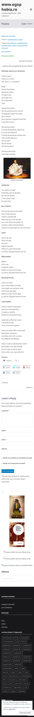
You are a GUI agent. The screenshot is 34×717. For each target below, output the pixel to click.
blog (3, 621)
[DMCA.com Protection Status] (7, 700)
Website (4, 449)
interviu (26, 672)
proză (10, 683)
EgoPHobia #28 (26, 649)
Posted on (8, 36)
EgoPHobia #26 (13, 39)
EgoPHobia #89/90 (7, 668)
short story (26, 683)
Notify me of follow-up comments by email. (17, 458)
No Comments (6, 51)
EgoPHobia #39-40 (7, 664)
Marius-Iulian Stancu (14, 676)
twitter (4, 624)
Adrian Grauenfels (7, 637)
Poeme (5, 383)
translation (13, 691)
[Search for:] (17, 578)
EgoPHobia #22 (6, 645)
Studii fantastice (18, 687)
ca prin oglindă (24, 637)
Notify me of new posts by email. (14, 463)
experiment (5, 672)
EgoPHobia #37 (16, 660)
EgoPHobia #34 (26, 657)
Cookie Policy (11, 709)
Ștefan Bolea (22, 691)
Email (4, 440)
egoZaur (17, 668)
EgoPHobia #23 (16, 645)
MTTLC (4, 679)
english (23, 668)
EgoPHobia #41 (18, 664)
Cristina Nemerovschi (8, 641)
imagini (20, 672)
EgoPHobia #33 (16, 657)
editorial (24, 641)
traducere (5, 48)
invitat (4, 676)
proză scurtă (18, 683)
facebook (4, 627)
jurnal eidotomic (7, 607)
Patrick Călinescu (23, 679)
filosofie (13, 672)
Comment (5, 411)
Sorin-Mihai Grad (7, 687)
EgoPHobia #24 (26, 645)
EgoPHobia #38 (26, 660)
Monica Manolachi (26, 676)
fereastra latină (7, 45)
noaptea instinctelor (8, 604)
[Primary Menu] (30, 9)
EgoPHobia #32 (6, 657)
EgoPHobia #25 (6, 649)
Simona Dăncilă (22, 45)
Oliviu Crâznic (12, 679)
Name (4, 430)
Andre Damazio (12, 43)
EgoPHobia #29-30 (7, 653)
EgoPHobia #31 (18, 653)
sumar (25, 687)
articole (16, 637)
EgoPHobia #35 (6, 660)
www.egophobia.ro (11, 7)
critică (17, 641)
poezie (20, 39)
